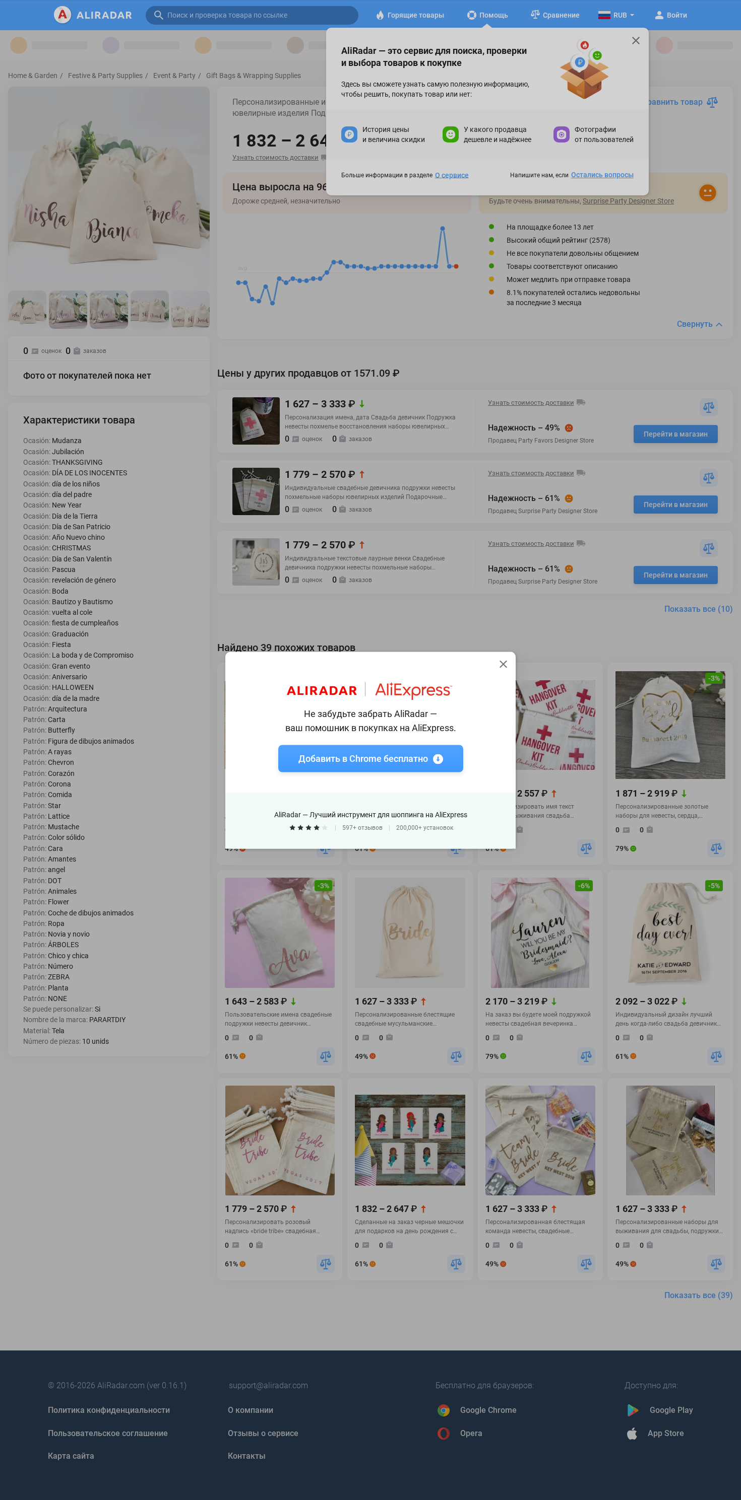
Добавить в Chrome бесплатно (363, 758)
